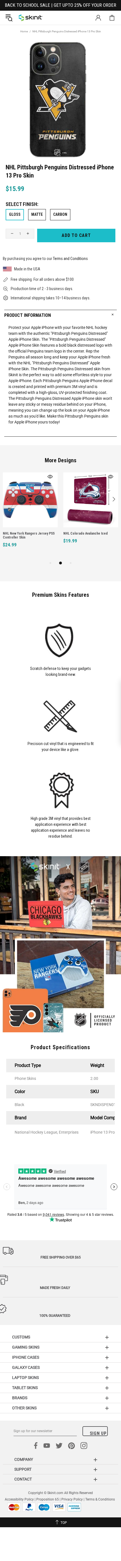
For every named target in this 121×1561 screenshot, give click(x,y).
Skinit (30, 18)
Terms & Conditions (100, 1499)
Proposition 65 (47, 1499)
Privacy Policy (72, 1499)
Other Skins (24, 1408)
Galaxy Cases (26, 1367)
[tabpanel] (30, 516)
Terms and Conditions (70, 258)
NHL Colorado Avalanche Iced (85, 533)
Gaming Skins (25, 1347)
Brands (19, 1398)
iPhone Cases (25, 1357)
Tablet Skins (25, 1387)
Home (24, 31)
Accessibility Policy (19, 1499)
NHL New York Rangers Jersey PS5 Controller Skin (29, 535)
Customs (21, 1337)
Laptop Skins (25, 1377)
